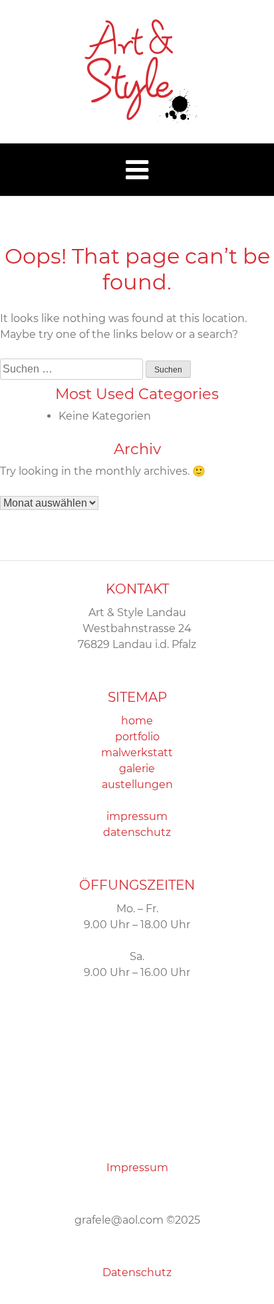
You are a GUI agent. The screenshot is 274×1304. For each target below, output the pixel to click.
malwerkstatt (137, 752)
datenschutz (137, 832)
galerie (137, 768)
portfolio (137, 736)
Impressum (137, 1167)
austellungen (137, 784)
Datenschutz (137, 1272)
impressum (137, 816)
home (137, 720)
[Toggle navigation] (137, 170)
